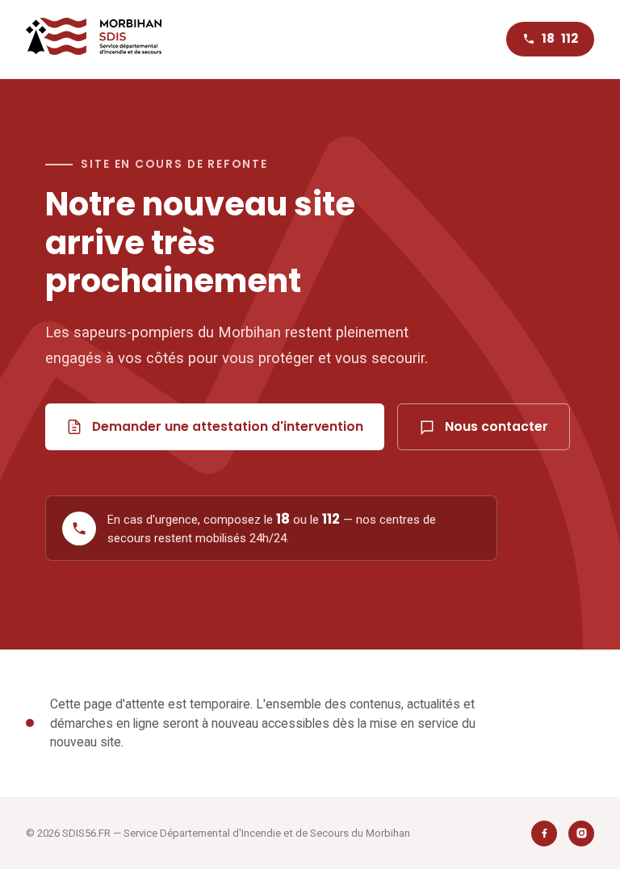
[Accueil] (93, 39)
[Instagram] (581, 833)
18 (548, 38)
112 (569, 38)
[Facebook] (544, 833)
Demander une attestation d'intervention (227, 426)
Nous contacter (496, 426)
